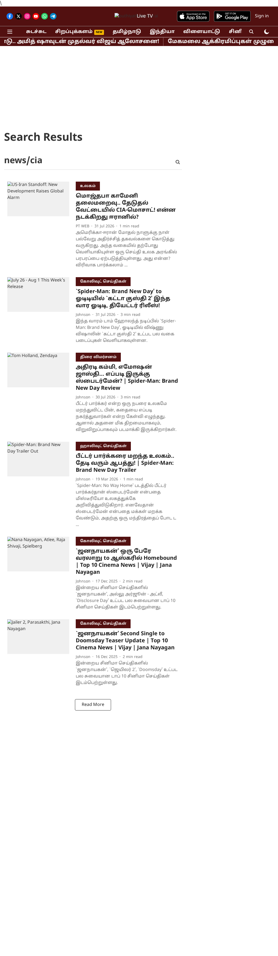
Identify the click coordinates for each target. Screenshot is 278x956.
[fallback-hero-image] (41, 226)
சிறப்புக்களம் (74, 32)
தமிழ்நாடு (127, 32)
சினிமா (240, 32)
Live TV (145, 16)
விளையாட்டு (201, 32)
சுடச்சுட (36, 32)
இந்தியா (162, 32)
